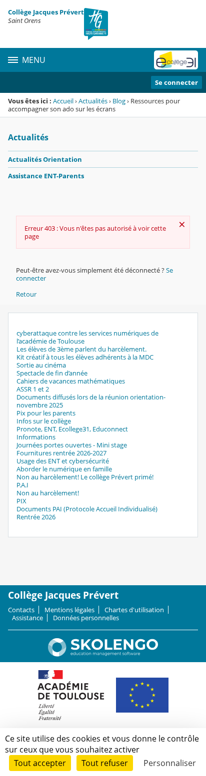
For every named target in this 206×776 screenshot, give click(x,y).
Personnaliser (170, 763)
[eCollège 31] (176, 60)
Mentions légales (69, 610)
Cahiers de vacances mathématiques (70, 381)
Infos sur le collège (43, 420)
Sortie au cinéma (41, 365)
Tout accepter (40, 763)
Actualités (93, 100)
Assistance (27, 618)
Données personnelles (86, 618)
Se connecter (176, 82)
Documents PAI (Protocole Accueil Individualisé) (87, 508)
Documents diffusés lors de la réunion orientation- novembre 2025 (91, 400)
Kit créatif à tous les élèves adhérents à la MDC (85, 357)
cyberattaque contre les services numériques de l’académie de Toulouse (87, 337)
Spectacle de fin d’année (52, 373)
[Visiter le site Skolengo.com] (103, 654)
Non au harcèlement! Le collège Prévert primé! (85, 476)
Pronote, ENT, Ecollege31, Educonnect (72, 428)
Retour (26, 294)
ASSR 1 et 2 (32, 389)
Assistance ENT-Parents (46, 175)
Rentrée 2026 (36, 516)
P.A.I (22, 484)
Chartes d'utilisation (134, 610)
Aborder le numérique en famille (64, 468)
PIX (21, 500)
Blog (119, 100)
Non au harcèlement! (47, 492)
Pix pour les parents (46, 412)
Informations (36, 436)
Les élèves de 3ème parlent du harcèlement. (81, 349)
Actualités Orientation (45, 159)
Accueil (63, 100)
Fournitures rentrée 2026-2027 (61, 452)
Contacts (21, 610)
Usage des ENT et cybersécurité (62, 460)
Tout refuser (105, 763)
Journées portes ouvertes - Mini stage (71, 444)
